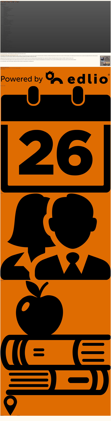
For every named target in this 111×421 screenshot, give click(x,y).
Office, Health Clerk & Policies (8, 45)
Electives (5, 37)
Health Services (6, 34)
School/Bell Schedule (7, 10)
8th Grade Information (7, 29)
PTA (4, 30)
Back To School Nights (7, 50)
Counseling (5, 36)
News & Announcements (3, 53)
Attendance (5, 17)
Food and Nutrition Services (8, 46)
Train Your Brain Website (7, 23)
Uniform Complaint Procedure (8, 32)
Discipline (5, 18)
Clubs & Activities (6, 38)
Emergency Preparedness (7, 33)
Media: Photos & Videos (7, 22)
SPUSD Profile (6, 16)
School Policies (6, 19)
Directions (5, 12)
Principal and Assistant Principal (8, 8)
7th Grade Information (7, 28)
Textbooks (5, 39)
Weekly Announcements (7, 9)
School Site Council (6, 14)
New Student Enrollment (7, 26)
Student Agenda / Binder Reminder (8, 20)
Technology (5, 44)
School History (6, 13)
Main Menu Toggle (3, 4)
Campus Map (6, 11)
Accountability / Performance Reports (9, 15)
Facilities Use (6, 48)
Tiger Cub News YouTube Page (8, 41)
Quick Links (5, 51)
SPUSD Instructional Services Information (9, 47)
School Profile (6, 7)
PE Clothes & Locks (6, 27)
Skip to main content (3, 3)
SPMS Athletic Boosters (7, 31)
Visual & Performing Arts (7, 40)
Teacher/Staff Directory (7, 43)
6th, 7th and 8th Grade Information (8, 21)
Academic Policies (6, 35)
